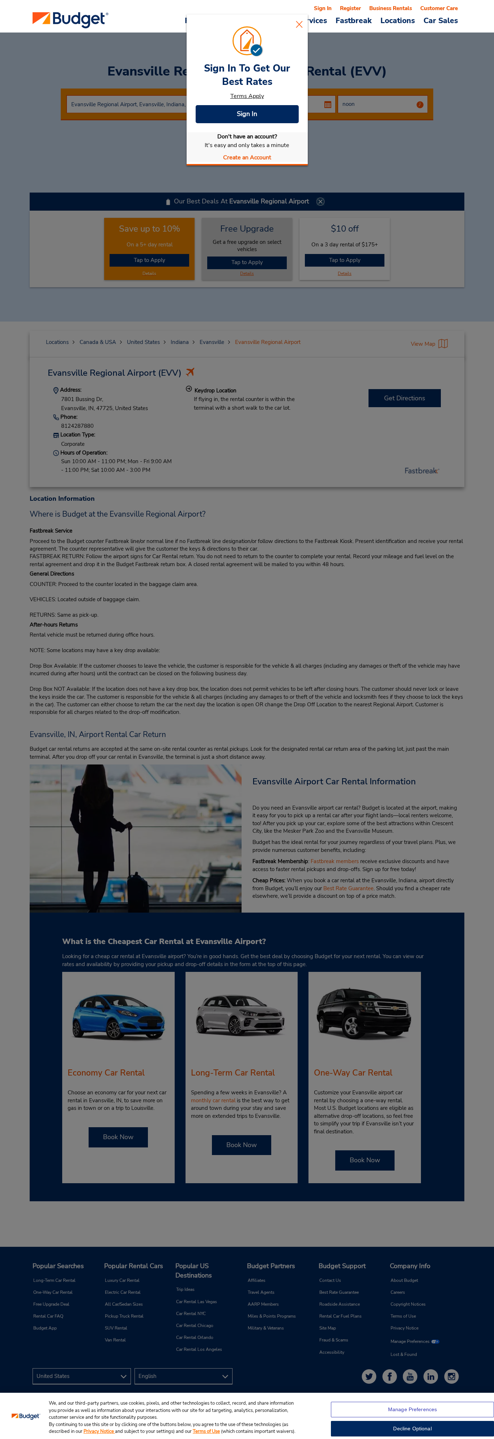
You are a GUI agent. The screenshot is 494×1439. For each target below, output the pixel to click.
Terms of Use (206, 1431)
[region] (247, 1416)
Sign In (247, 113)
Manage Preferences (412, 1409)
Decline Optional (412, 1428)
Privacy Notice (99, 1431)
